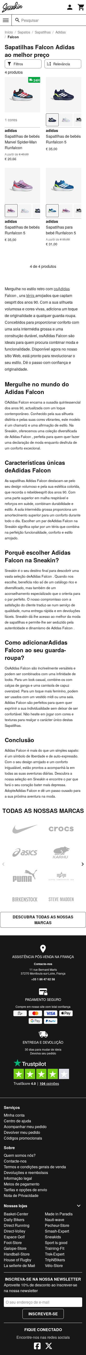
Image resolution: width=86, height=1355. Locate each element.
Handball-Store (17, 1254)
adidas (11, 130)
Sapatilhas (43, 32)
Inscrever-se (43, 1314)
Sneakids (53, 1237)
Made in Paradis (59, 1214)
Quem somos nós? (20, 1155)
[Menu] (5, 20)
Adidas (60, 32)
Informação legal (18, 1178)
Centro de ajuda (17, 1121)
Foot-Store (13, 1242)
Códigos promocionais (23, 1138)
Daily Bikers (14, 1219)
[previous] (3, 864)
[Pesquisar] (17, 20)
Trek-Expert (54, 1254)
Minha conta (14, 1115)
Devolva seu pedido (43, 1053)
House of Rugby (17, 1259)
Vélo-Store (54, 1265)
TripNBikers (55, 1259)
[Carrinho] (81, 7)
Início (9, 32)
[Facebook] (37, 1346)
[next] (82, 864)
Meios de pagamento (21, 1184)
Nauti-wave (54, 1219)
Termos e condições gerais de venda (35, 1166)
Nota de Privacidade (21, 1195)
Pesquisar (29, 20)
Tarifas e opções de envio (25, 1189)
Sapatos (24, 32)
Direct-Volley (14, 1231)
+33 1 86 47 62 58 (43, 979)
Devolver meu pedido (22, 1132)
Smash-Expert (57, 1231)
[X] (49, 1346)
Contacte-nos (43, 964)
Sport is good (56, 1242)
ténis (30, 295)
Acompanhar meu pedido (25, 1126)
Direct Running (16, 1225)
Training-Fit (54, 1248)
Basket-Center (16, 1214)
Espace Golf (14, 1237)
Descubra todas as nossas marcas (43, 919)
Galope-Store (15, 1248)
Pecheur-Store (57, 1225)
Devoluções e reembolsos (26, 1172)
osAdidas (62, 288)
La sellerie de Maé (19, 1265)
